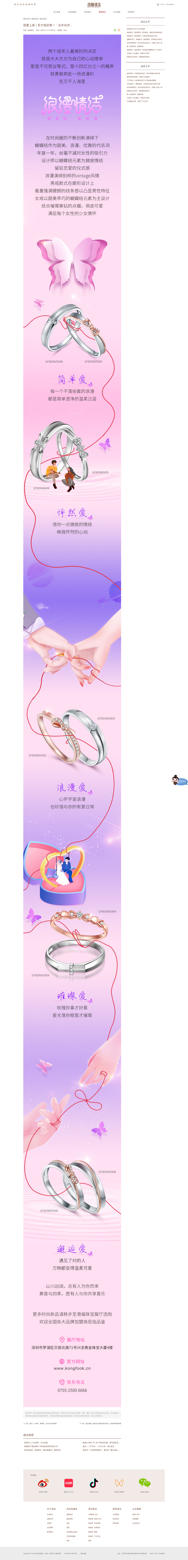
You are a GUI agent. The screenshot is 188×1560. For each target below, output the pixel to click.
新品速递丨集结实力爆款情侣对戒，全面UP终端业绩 (103, 1423)
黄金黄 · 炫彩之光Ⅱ (95, 1519)
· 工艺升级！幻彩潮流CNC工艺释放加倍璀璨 (141, 80)
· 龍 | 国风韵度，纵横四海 (134, 46)
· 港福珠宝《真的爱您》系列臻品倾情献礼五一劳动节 (144, 50)
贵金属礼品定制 (72, 1532)
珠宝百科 (116, 1523)
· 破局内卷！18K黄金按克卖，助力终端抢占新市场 (143, 73)
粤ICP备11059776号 (71, 1553)
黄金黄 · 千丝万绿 (94, 1536)
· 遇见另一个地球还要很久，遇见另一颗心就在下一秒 (101, 1450)
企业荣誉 (50, 1527)
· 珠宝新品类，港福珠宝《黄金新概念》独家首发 (42, 1450)
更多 (68, 1540)
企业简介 (50, 1514)
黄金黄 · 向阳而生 (94, 1527)
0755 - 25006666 (167, 4)
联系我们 (131, 12)
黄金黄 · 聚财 (92, 1532)
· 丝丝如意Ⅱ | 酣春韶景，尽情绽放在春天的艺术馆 (143, 84)
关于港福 (56, 12)
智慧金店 (70, 1514)
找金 (68, 1523)
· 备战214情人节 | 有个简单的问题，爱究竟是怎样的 (101, 1442)
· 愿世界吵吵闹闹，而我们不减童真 (138, 77)
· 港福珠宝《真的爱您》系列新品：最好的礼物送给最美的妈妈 (145, 32)
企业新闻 (116, 1514)
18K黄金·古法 (93, 1514)
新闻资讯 (102, 12)
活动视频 (135, 1519)
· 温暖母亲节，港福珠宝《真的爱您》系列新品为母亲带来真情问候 (145, 39)
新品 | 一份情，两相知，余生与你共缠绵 (43, 1423)
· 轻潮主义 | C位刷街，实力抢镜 (35, 1442)
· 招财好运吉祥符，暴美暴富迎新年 (138, 57)
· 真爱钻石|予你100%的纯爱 (135, 29)
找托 (68, 1527)
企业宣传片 (136, 1523)
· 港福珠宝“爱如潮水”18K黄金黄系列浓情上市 (40, 1446)
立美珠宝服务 (71, 1536)
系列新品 (87, 12)
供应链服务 (72, 12)
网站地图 (83, 1553)
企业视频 (116, 12)
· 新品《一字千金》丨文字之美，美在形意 (98, 1446)
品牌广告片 (136, 1514)
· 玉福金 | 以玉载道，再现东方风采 (137, 53)
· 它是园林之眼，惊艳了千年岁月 (137, 101)
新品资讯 (43, 18)
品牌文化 (50, 1519)
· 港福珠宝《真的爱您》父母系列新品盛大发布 (141, 36)
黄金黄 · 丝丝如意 (94, 1523)
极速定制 (70, 1519)
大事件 (49, 1523)
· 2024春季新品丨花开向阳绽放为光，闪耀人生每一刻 (144, 43)
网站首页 (26, 18)
